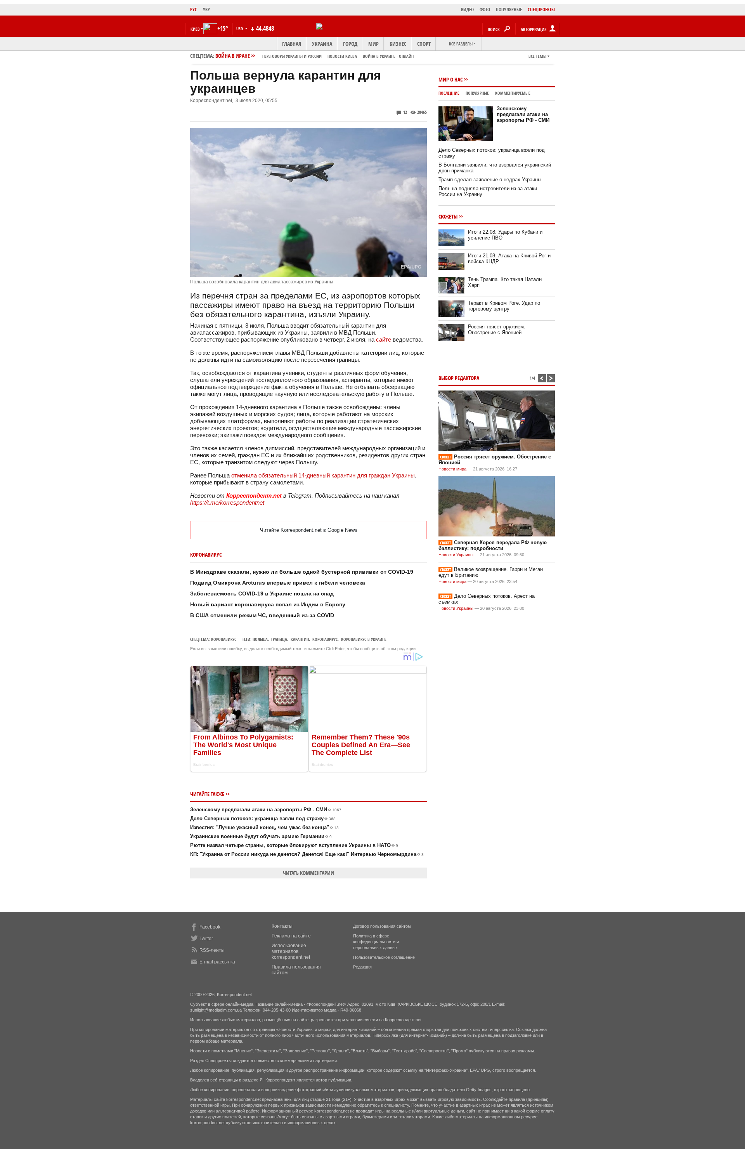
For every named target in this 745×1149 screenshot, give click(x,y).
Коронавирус (223, 639)
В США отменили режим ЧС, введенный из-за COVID (262, 615)
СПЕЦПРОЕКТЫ (541, 9)
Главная (291, 43)
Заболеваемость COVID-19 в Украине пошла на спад (262, 593)
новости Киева (342, 56)
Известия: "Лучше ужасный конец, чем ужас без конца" (264, 827)
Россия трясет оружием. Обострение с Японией (496, 329)
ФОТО (485, 9)
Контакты (282, 926)
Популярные (477, 93)
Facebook (209, 927)
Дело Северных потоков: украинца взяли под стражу (263, 818)
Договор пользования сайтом (382, 926)
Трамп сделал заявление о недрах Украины (489, 179)
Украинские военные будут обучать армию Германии (261, 836)
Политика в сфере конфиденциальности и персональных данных (376, 942)
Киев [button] (195, 29)
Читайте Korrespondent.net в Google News (308, 530)
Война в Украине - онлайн (388, 56)
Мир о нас (450, 79)
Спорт (424, 43)
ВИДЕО (467, 9)
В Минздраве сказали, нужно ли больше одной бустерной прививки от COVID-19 (301, 572)
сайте (384, 339)
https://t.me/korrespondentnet (227, 502)
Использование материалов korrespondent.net (291, 951)
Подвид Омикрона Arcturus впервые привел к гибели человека (277, 583)
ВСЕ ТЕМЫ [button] (537, 56)
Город (350, 43)
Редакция (362, 967)
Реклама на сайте (291, 936)
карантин (300, 639)
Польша (260, 639)
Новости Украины (455, 554)
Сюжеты (447, 216)
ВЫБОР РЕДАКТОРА (458, 378)
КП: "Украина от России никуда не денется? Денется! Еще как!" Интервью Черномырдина (307, 854)
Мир (373, 43)
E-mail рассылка (217, 962)
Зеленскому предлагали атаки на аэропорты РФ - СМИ (265, 809)
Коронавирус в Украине (363, 639)
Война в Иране (314, 55)
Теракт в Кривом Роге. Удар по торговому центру (504, 306)
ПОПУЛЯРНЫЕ (509, 9)
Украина (322, 43)
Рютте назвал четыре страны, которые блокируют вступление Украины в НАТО (294, 845)
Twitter (206, 938)
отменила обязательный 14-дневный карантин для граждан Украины (323, 475)
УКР (206, 9)
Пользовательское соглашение (384, 957)
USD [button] (240, 28)
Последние (448, 93)
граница (279, 639)
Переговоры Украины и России (292, 56)
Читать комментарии (308, 873)
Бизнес (398, 43)
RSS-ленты (212, 950)
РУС (193, 9)
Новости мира (452, 469)
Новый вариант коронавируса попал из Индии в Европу (267, 604)
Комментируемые (512, 93)
